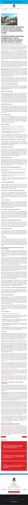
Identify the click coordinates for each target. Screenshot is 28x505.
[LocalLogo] (14, 6)
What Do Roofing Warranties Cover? (9, 374)
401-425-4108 (14, 483)
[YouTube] (17, 493)
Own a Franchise (17, 489)
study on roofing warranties (5, 154)
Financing (4, 489)
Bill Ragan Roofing (4, 65)
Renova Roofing (3, 112)
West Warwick (18, 433)
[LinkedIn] (15, 493)
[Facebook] (12, 493)
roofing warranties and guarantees (12, 137)
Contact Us (10, 489)
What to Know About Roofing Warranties (17, 243)
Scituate (13, 432)
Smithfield (19, 432)
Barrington (5, 425)
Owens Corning (22, 184)
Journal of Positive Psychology (13, 269)
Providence (18, 431)
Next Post (24, 436)
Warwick (5, 433)
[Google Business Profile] (10, 493)
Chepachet (25, 425)
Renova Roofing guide (23, 73)
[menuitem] (6, 499)
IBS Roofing (8, 325)
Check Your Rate (25, 2)
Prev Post (4, 436)
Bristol (11, 425)
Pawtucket (11, 431)
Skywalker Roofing (11, 122)
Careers (24, 489)
